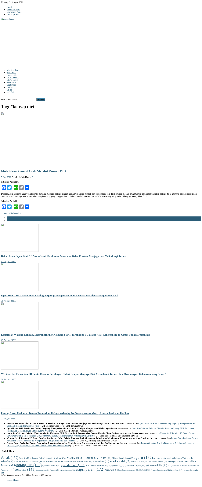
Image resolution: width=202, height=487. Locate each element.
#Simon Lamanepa (67, 470)
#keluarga (179, 458)
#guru (143, 457)
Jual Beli (10, 92)
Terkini (10, 217)
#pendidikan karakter (97, 465)
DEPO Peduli (13, 77)
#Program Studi (175, 465)
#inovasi (168, 458)
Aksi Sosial (11, 82)
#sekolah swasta (42, 470)
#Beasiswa (48, 458)
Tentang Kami (13, 14)
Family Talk (12, 75)
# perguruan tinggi (117, 465)
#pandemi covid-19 (51, 465)
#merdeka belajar (139, 461)
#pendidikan (73, 465)
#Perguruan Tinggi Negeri (137, 465)
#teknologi (176, 470)
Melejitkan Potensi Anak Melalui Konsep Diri (33, 171)
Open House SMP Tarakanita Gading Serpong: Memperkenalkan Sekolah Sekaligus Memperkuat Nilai (59, 295)
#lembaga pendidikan (74, 461)
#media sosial (120, 461)
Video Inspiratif (13, 9)
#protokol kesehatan (191, 465)
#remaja (6, 470)
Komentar (11, 220)
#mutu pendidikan (177, 461)
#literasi (88, 462)
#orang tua (29, 465)
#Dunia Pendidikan (122, 458)
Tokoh (9, 90)
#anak (10, 458)
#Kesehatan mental (21, 461)
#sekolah (24, 469)
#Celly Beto (78, 457)
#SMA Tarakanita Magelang (128, 470)
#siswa (111, 469)
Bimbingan (11, 85)
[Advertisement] (101, 41)
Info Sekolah (12, 70)
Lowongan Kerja (14, 12)
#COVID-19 (101, 457)
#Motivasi (152, 461)
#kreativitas (36, 461)
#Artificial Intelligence (30, 458)
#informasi (158, 458)
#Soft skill (144, 470)
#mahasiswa (101, 461)
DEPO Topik (12, 80)
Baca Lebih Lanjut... (12, 213)
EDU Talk (11, 72)
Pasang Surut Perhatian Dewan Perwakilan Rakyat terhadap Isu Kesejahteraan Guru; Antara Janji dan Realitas (65, 413)
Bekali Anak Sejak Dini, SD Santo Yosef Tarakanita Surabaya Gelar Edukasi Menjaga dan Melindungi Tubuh (63, 256)
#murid (162, 461)
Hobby (10, 87)
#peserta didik (157, 465)
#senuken (54, 470)
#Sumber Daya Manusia (160, 470)
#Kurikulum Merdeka (54, 461)
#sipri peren (89, 469)
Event (9, 7)
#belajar (60, 458)
